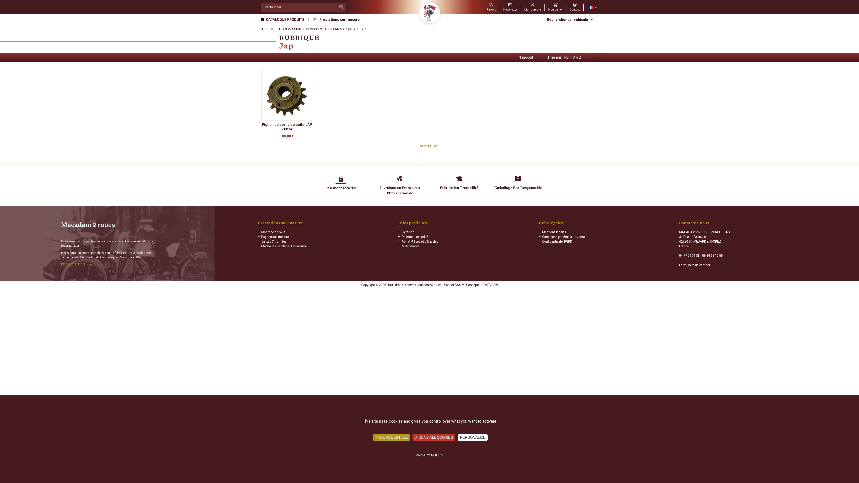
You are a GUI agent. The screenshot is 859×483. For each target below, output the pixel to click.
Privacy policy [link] (429, 455)
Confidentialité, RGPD (557, 241)
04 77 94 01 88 (689, 255)
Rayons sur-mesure (275, 237)
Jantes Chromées (274, 241)
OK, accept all (393, 437)
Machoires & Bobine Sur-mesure (284, 246)
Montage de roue (273, 232)
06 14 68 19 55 (712, 255)
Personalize (472, 437)
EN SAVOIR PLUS (73, 264)
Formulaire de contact (694, 265)
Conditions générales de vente (563, 237)
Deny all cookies (435, 437)
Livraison (408, 232)
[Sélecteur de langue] (592, 7)
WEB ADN (491, 285)
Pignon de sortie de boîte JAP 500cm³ (287, 127)
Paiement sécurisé (415, 237)
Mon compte (411, 246)
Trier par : (555, 57)
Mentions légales (554, 232)
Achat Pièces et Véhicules (420, 241)
